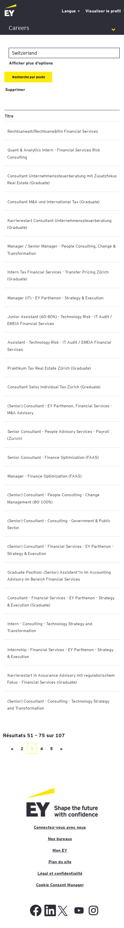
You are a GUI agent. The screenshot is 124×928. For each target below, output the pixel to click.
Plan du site (60, 861)
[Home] (10, 10)
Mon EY (59, 850)
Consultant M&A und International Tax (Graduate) (53, 201)
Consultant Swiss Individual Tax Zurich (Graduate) (53, 386)
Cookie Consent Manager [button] (60, 884)
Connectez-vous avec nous (60, 827)
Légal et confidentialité (59, 873)
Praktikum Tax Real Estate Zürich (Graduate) (49, 367)
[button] (62, 28)
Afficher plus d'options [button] (31, 63)
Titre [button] (9, 115)
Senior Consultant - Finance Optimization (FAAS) (53, 457)
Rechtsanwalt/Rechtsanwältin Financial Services (52, 131)
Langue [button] (69, 11)
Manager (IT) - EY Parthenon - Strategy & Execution (55, 297)
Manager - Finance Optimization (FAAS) (44, 475)
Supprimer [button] (15, 89)
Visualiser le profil (103, 11)
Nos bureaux (60, 838)
